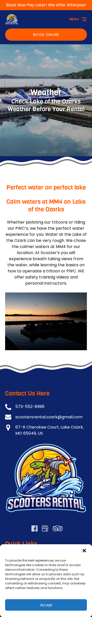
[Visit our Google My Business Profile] (45, 528)
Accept (46, 605)
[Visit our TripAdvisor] (58, 528)
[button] (84, 550)
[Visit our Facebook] (34, 528)
